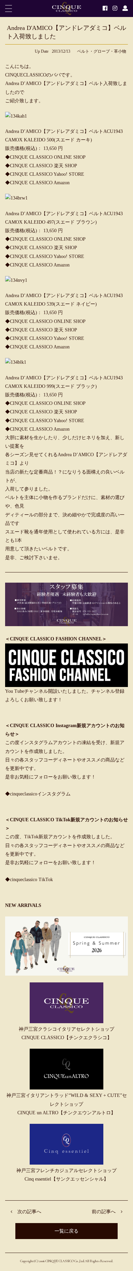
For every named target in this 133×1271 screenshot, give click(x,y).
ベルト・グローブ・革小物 (101, 51)
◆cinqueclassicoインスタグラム (38, 793)
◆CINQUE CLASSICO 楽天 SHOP (41, 165)
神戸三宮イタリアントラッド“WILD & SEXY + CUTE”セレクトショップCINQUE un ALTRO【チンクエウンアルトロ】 (66, 1104)
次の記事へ (29, 1211)
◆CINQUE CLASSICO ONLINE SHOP (45, 157)
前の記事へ (104, 1211)
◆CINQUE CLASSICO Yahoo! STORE (44, 174)
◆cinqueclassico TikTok (29, 879)
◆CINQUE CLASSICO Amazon (37, 182)
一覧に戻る (66, 1231)
